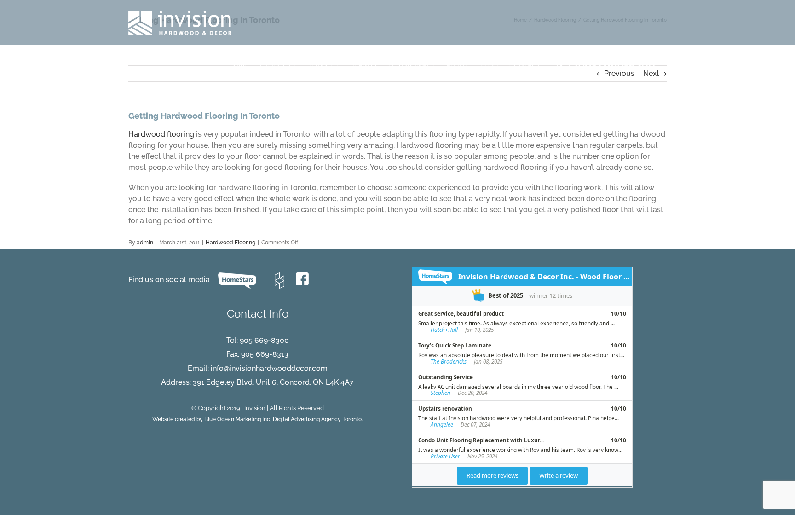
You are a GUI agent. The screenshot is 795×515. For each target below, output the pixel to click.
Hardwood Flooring (230, 242)
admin (145, 242)
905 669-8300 (264, 340)
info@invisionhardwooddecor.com (269, 368)
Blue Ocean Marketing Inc (237, 419)
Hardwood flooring (161, 134)
